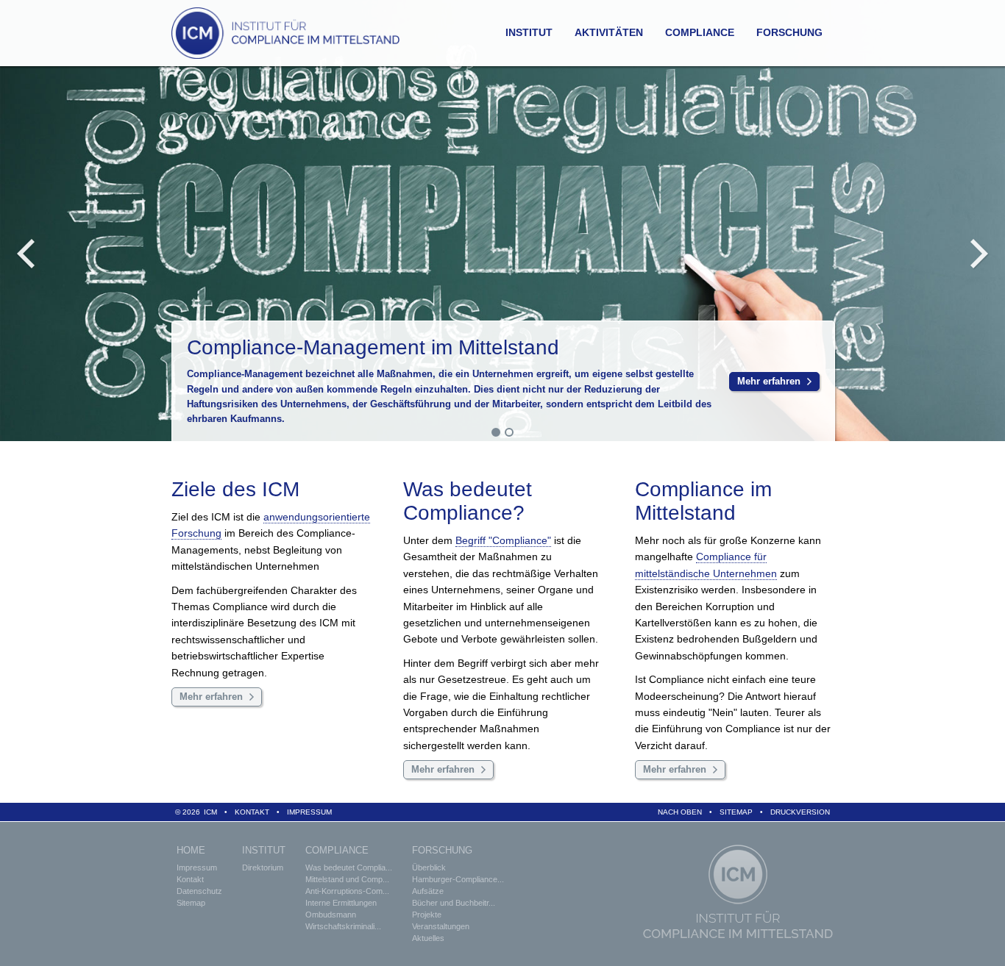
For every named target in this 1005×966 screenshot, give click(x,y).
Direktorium (262, 867)
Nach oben (680, 812)
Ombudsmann (330, 914)
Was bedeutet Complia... (348, 867)
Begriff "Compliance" (503, 540)
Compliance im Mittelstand (703, 501)
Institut (529, 32)
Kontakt (252, 812)
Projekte (426, 914)
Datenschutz (199, 891)
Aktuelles (428, 938)
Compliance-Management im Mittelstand (373, 347)
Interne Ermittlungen (341, 902)
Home (191, 850)
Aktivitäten (609, 32)
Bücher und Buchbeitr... (453, 902)
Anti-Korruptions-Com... (347, 891)
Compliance (699, 32)
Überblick (429, 867)
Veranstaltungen (440, 926)
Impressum (309, 812)
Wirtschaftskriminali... (343, 926)
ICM (210, 812)
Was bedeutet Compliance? (467, 501)
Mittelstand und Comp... (347, 879)
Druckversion (800, 812)
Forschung (789, 32)
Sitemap (736, 812)
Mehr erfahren (768, 381)
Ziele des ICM (235, 489)
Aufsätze (428, 891)
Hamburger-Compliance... (458, 879)
